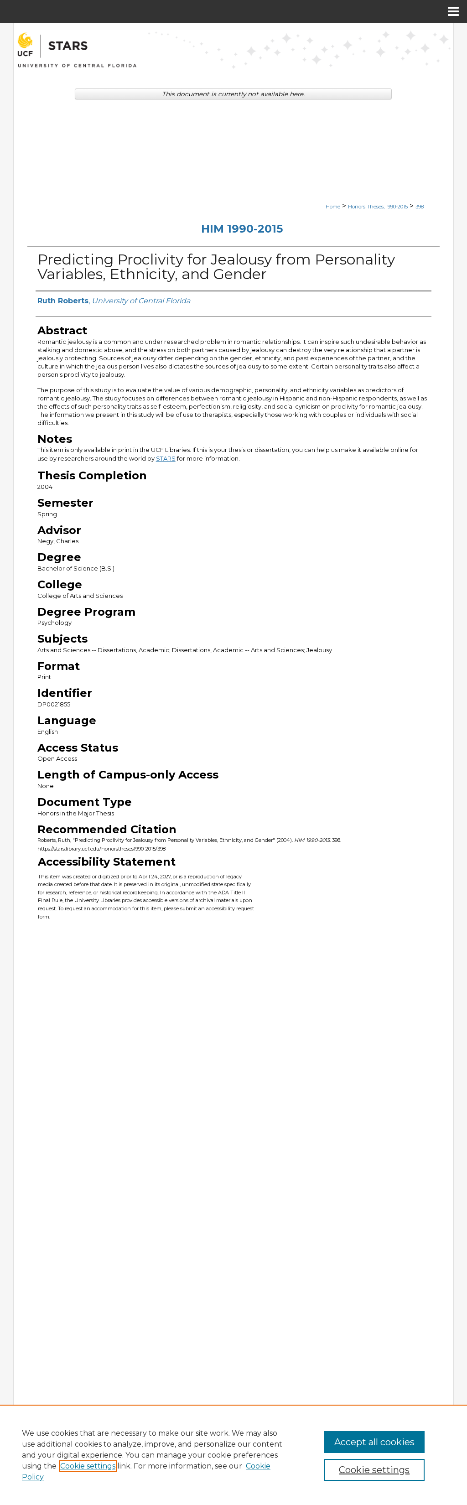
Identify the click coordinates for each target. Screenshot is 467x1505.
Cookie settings (87, 1466)
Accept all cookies (374, 1442)
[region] (233, 1455)
